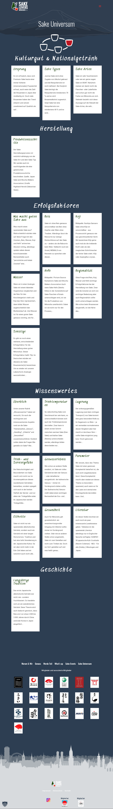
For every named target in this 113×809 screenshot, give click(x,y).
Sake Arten (84, 69)
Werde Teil (47, 664)
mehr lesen (17, 113)
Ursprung (19, 69)
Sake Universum (85, 664)
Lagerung (82, 402)
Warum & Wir (27, 664)
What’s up (59, 664)
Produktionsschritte (25, 141)
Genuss (38, 664)
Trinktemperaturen (56, 403)
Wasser (18, 277)
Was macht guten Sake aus (25, 218)
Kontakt (68, 791)
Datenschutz (57, 791)
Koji (78, 216)
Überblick (20, 402)
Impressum (46, 791)
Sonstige (19, 331)
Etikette (19, 517)
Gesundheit (52, 510)
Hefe (48, 271)
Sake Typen (52, 69)
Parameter (82, 456)
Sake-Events (70, 664)
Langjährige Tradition (21, 582)
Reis (47, 216)
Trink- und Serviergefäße (23, 461)
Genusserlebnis (55, 459)
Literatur (82, 510)
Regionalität (84, 271)
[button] (5, 804)
